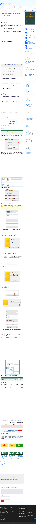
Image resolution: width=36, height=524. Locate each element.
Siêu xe (27, 97)
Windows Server (28, 154)
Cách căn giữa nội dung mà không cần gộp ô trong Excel (12, 449)
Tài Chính (27, 131)
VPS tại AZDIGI (34, 522)
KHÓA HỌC (27, 105)
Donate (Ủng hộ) (30, 512)
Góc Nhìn (27, 92)
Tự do (27, 98)
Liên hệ (29, 509)
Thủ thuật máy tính (28, 140)
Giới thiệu (29, 507)
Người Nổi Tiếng (28, 120)
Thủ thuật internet (28, 139)
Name (2, 495)
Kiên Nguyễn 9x (11, 507)
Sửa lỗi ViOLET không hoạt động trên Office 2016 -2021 (22, 513)
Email (2, 498)
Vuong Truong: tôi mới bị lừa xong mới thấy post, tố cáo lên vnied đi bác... (31, 29)
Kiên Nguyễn (5, 522)
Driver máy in (28, 85)
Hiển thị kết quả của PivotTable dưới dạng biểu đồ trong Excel (11, 420)
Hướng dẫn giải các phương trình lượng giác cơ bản (22, 511)
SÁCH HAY (27, 126)
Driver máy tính (28, 86)
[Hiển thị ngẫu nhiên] (35, 8)
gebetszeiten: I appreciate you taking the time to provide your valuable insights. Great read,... (31, 41)
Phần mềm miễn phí (28, 123)
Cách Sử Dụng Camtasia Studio (30, 128)
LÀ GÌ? (26, 112)
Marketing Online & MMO (29, 118)
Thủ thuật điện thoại (28, 134)
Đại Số (27, 148)
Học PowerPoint (28, 101)
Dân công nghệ (27, 83)
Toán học (27, 147)
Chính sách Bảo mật (30, 515)
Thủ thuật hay (27, 132)
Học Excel (27, 100)
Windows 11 (27, 146)
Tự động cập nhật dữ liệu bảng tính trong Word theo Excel (4, 449)
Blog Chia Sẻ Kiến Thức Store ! (30, 16)
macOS (26, 117)
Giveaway (27, 91)
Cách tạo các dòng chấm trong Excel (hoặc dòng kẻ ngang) (4, 456)
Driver (26, 84)
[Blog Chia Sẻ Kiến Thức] (5, 4)
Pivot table (13, 431)
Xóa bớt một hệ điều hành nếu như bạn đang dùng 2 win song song (22, 516)
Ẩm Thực (27, 79)
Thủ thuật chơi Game (29, 133)
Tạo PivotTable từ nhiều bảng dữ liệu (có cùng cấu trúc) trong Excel (19, 456)
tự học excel (9, 431)
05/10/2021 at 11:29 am (20, 463)
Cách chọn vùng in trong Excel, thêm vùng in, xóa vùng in (19, 449)
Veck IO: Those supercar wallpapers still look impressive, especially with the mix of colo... (31, 43)
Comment (2, 488)
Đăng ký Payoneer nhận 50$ (13, 508)
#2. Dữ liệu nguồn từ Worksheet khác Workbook (8, 71)
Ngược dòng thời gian (28, 119)
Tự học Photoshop (28, 153)
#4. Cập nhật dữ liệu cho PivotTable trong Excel (8, 74)
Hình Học (27, 149)
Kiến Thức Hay (27, 106)
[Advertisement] (12, 47)
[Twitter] (25, 522)
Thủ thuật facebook (28, 135)
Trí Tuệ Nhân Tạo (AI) (28, 152)
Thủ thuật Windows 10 (29, 142)
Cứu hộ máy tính (28, 141)
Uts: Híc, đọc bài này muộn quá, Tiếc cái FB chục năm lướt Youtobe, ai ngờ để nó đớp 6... (31, 38)
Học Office (27, 99)
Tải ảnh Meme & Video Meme (29, 130)
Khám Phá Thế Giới (28, 104)
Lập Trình (27, 113)
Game (26, 90)
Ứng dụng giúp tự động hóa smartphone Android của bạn (22, 508)
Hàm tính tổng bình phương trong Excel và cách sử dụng (12, 456)
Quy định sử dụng (30, 510)
